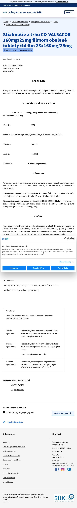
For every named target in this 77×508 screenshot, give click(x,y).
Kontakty (6, 469)
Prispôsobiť (37, 268)
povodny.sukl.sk (62, 2)
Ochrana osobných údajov (11, 460)
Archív (56, 22)
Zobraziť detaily (65, 262)
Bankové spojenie (9, 478)
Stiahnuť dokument (63, 413)
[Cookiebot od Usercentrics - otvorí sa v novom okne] (66, 238)
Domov (6, 22)
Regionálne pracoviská (11, 473)
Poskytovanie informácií (11, 455)
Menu (69, 12)
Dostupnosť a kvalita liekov (40, 22)
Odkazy (5, 464)
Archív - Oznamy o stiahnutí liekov (17, 25)
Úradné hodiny (8, 482)
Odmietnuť (14, 268)
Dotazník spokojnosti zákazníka (14, 447)
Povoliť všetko (63, 268)
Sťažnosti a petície (9, 451)
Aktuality (6, 442)
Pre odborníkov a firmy (20, 22)
